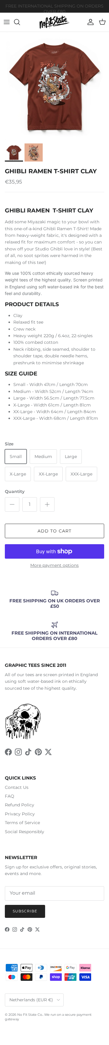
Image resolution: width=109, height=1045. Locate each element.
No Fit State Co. (30, 1014)
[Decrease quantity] (12, 504)
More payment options (54, 565)
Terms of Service (22, 822)
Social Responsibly (24, 831)
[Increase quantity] (47, 504)
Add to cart (54, 531)
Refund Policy (19, 805)
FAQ (9, 796)
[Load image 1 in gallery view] (54, 86)
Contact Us (16, 787)
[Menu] (6, 22)
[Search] (20, 22)
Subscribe (25, 911)
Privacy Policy (20, 814)
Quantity (15, 491)
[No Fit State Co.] (54, 22)
